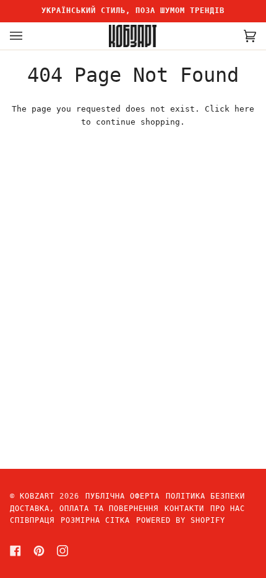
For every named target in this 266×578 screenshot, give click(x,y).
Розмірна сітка (95, 520)
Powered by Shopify (180, 520)
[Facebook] (15, 550)
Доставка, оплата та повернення (84, 508)
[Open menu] (28, 36)
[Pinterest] (39, 550)
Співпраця (32, 520)
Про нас (227, 508)
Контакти (184, 508)
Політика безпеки (205, 496)
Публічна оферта (122, 496)
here (244, 108)
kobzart (37, 496)
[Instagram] (62, 550)
